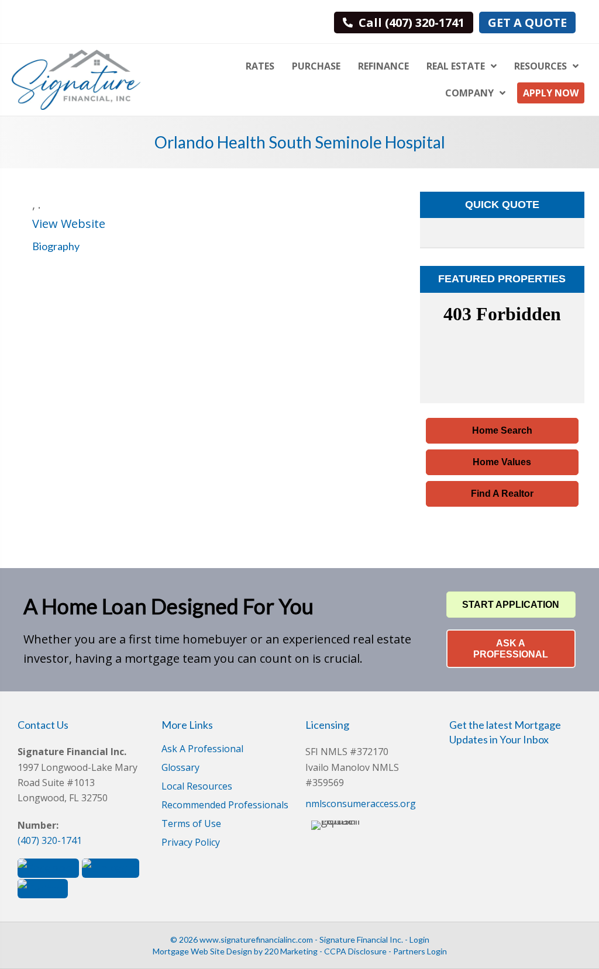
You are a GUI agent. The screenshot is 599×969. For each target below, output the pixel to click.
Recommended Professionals (224, 805)
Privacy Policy (190, 843)
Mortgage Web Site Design (202, 951)
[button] (502, 431)
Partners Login (420, 951)
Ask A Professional (202, 749)
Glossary (180, 768)
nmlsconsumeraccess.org (360, 803)
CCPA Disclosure (355, 951)
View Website (68, 223)
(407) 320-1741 (50, 840)
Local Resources (196, 786)
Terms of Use (191, 824)
